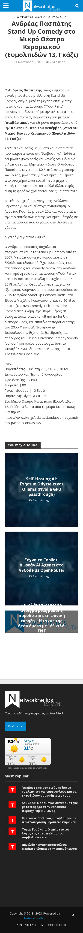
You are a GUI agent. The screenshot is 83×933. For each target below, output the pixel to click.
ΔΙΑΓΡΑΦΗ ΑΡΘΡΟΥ (30, 925)
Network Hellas (34, 918)
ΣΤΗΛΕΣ (35, 16)
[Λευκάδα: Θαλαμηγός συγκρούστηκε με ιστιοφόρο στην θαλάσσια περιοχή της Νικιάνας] (12, 804)
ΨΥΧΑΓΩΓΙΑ (58, 16)
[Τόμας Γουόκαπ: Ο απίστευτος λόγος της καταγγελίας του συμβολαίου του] (12, 831)
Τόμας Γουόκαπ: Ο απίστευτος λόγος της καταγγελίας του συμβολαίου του (45, 833)
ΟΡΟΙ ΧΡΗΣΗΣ (57, 925)
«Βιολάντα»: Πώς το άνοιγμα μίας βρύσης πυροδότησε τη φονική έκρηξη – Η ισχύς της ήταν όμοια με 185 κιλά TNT (41, 618)
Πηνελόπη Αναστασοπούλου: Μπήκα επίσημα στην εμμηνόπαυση (49, 847)
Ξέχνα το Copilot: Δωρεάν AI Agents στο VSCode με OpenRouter (41, 565)
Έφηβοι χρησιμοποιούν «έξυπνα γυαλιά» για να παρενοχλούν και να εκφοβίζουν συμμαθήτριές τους (49, 792)
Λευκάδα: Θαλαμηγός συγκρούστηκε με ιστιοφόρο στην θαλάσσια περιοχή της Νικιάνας (50, 807)
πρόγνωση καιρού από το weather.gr (27, 768)
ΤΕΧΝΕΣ (45, 16)
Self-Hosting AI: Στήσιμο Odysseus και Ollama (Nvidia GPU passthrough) (41, 486)
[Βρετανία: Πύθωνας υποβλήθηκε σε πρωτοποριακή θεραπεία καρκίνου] (12, 820)
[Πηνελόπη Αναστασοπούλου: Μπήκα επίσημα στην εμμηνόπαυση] (12, 846)
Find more (15, 726)
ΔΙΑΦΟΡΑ (23, 16)
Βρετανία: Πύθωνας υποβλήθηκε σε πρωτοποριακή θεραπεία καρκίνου (49, 820)
